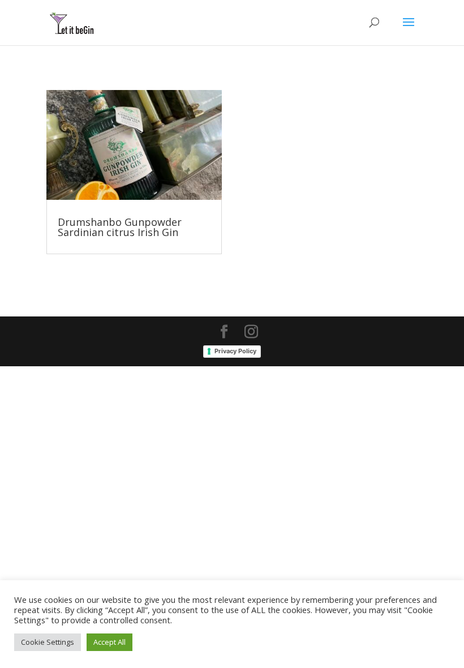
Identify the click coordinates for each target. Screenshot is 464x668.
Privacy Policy (235, 351)
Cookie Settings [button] (47, 642)
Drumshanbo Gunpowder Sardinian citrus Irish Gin (120, 227)
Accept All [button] (109, 642)
